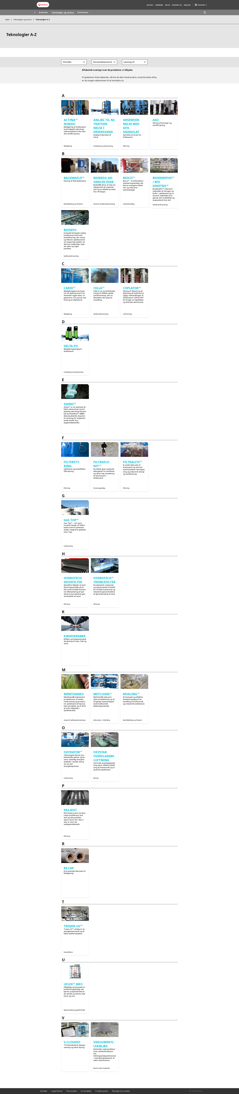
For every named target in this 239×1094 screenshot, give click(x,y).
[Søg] (205, 12)
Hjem (7, 19)
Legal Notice (56, 1091)
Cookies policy (101, 1091)
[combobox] (74, 62)
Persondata (71, 1091)
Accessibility (86, 1091)
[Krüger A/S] (43, 4)
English (187, 5)
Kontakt (43, 1091)
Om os (167, 5)
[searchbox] (62, 62)
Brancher (43, 12)
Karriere (159, 5)
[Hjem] (34, 12)
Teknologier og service (62, 12)
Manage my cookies (121, 1091)
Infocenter (82, 12)
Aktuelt (150, 5)
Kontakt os (177, 5)
